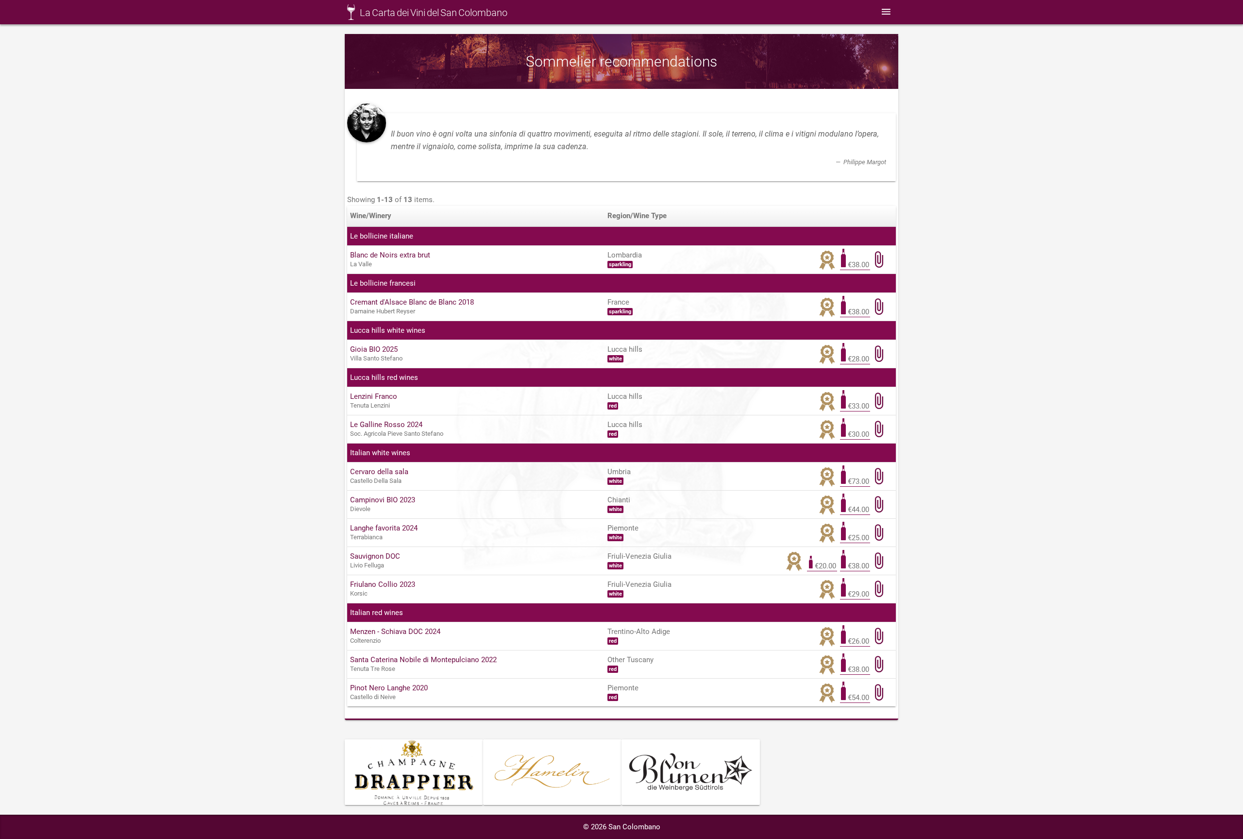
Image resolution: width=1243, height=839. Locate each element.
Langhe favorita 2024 (384, 528)
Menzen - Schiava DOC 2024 (395, 631)
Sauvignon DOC (375, 556)
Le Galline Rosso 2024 (386, 424)
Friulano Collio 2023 (382, 584)
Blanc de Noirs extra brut (390, 255)
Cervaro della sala (379, 471)
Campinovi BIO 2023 (382, 500)
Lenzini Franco (373, 396)
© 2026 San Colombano (621, 826)
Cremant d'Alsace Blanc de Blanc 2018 (412, 302)
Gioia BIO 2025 (374, 349)
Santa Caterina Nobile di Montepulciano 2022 (423, 659)
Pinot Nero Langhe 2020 (389, 688)
